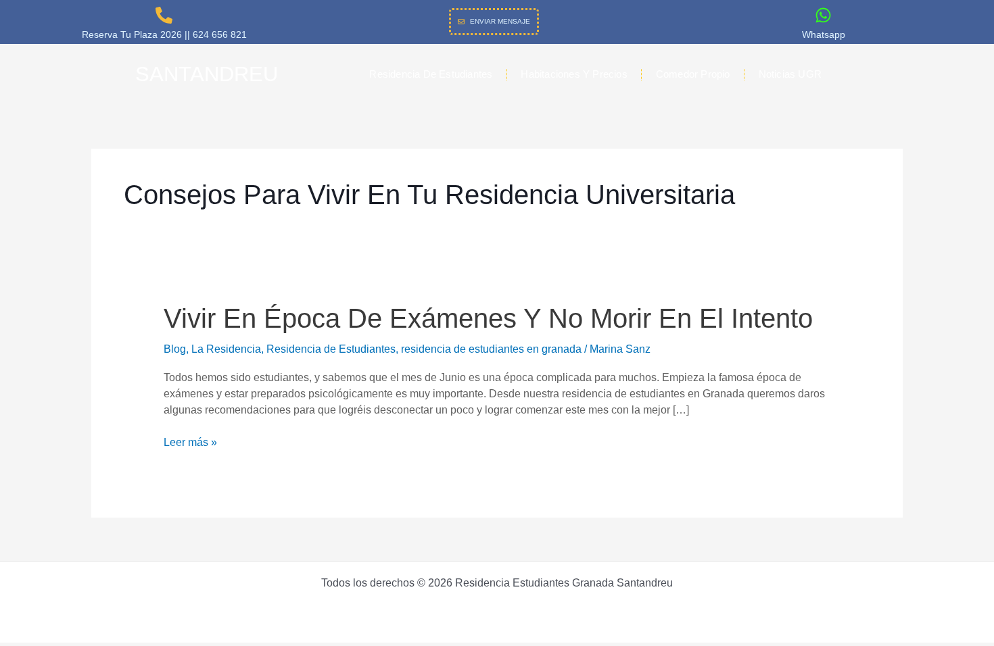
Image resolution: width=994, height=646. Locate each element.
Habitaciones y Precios (574, 74)
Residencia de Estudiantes (430, 74)
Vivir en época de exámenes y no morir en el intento (488, 318)
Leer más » (190, 442)
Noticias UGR (790, 74)
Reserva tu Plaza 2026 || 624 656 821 (164, 34)
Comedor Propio (693, 74)
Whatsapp (823, 34)
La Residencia (226, 349)
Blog (175, 349)
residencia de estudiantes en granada (491, 349)
